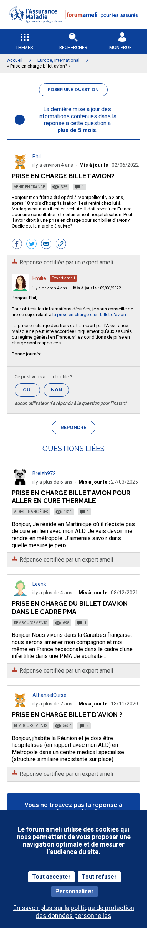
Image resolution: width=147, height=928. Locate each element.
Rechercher (73, 47)
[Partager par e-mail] (46, 245)
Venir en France (29, 187)
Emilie (39, 278)
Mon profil (122, 47)
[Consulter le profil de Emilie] (20, 289)
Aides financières (31, 512)
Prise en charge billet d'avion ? (67, 714)
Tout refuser (99, 876)
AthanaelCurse (49, 695)
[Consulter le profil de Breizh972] (20, 483)
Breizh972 (44, 473)
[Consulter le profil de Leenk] (20, 594)
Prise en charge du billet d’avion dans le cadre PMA (70, 607)
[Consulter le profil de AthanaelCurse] (20, 705)
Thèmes (24, 47)
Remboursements (30, 623)
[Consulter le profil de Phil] (20, 166)
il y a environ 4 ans (49, 288)
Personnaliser (74, 891)
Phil (36, 156)
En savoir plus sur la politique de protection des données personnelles (73, 911)
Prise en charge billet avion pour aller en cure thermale (71, 496)
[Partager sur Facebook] (17, 245)
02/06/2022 (97, 288)
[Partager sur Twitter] (31, 245)
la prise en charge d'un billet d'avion (89, 314)
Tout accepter (51, 876)
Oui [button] (31, 390)
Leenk (39, 584)
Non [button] (60, 392)
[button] (73, 27)
